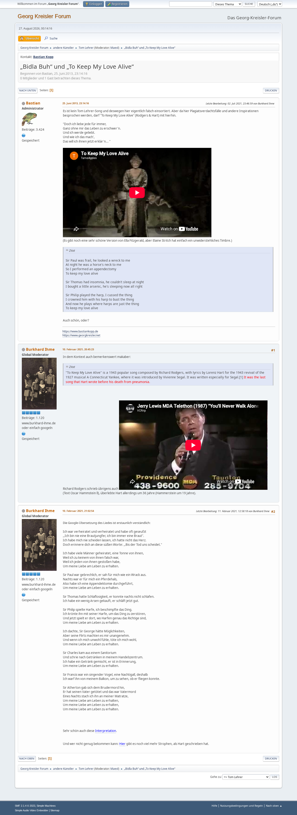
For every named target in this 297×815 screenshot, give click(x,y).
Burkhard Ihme (40, 349)
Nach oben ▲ (274, 805)
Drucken (271, 90)
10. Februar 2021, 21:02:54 (78, 511)
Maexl (114, 48)
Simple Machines (46, 805)
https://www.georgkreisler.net (81, 335)
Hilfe (214, 805)
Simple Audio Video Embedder (31, 810)
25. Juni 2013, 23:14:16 (75, 103)
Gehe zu (215, 777)
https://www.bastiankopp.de (80, 331)
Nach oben (26, 758)
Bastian (33, 103)
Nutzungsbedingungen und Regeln (241, 805)
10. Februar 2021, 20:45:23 (78, 349)
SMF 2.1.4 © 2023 (25, 805)
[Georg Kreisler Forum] (24, 135)
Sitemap (54, 810)
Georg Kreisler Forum (44, 16)
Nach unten (27, 90)
